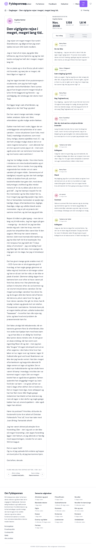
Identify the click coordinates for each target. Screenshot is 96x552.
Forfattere (40, 4)
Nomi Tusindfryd (64, 118)
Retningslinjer (9, 526)
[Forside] (5, 10)
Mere (77, 4)
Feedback (53, 4)
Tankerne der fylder (65, 145)
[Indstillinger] (91, 4)
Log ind (83, 4)
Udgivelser (27, 4)
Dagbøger (13, 10)
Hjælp (6, 535)
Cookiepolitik (8, 532)
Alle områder (8, 538)
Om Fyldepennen (13, 493)
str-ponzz (62, 194)
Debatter (64, 4)
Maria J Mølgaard (64, 68)
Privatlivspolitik (9, 529)
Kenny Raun (62, 43)
